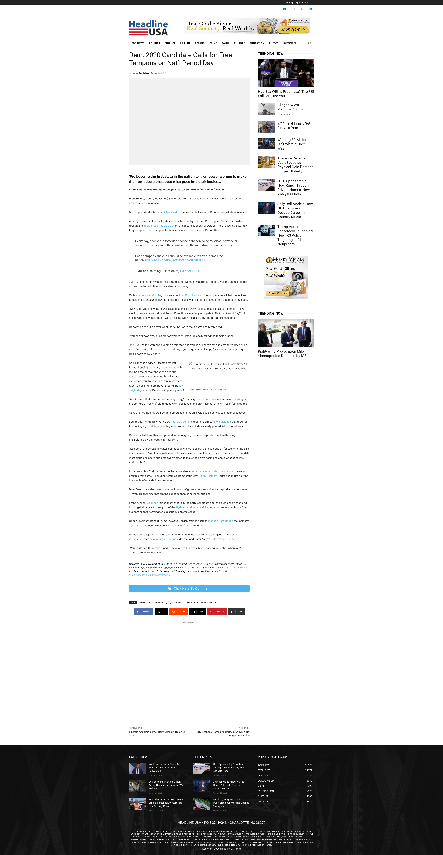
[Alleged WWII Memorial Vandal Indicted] (266, 109)
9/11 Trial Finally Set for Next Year (293, 125)
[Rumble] (293, 9)
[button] (310, 43)
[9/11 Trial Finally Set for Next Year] (266, 127)
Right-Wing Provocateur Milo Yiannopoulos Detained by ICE (282, 353)
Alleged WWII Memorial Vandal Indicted (290, 109)
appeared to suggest (166, 539)
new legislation (222, 421)
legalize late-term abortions (209, 471)
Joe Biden (152, 502)
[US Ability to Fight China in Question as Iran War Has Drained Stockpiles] (201, 804)
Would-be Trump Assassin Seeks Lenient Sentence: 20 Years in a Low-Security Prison (166, 803)
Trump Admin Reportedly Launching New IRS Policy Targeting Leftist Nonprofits (295, 235)
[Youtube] (284, 9)
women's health (208, 602)
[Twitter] (301, 9)
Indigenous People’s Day (159, 225)
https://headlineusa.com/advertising (149, 574)
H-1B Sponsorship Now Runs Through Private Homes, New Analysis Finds (293, 187)
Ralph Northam (208, 475)
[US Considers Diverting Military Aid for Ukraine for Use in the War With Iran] (137, 786)
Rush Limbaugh (194, 295)
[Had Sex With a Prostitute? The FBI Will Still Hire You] (286, 73)
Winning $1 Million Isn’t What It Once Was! (292, 144)
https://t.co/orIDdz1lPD (189, 260)
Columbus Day (160, 602)
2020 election (144, 602)
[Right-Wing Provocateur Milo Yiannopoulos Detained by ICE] (286, 333)
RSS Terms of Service (236, 567)
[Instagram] (310, 9)
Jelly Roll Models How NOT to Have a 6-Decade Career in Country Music (295, 210)
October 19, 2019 (192, 271)
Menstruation (192, 602)
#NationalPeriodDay (158, 260)
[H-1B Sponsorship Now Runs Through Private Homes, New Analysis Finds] (266, 185)
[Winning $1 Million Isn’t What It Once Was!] (266, 143)
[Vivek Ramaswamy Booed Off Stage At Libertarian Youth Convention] (137, 768)
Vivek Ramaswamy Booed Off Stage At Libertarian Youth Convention (164, 767)
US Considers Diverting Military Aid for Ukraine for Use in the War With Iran (166, 785)
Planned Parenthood (220, 520)
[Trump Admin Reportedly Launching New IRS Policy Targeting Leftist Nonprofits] (266, 230)
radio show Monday (149, 295)
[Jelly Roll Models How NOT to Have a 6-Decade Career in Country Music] (266, 208)
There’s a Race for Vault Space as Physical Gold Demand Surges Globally (295, 164)
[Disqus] (189, 674)
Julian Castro (171, 212)
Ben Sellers (144, 72)
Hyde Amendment (187, 507)
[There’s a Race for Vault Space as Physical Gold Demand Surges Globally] (266, 162)
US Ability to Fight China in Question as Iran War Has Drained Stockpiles (231, 803)
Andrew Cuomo (180, 421)
